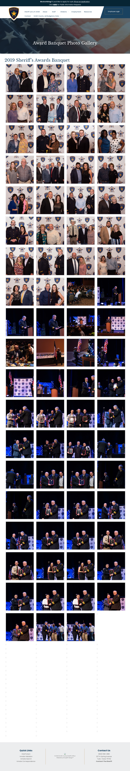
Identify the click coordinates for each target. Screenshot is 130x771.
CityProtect (26, 754)
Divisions (63, 12)
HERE (55, 5)
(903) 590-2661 (104, 754)
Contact (28, 16)
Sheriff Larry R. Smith (32, 12)
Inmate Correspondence (26, 761)
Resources (88, 12)
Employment (76, 12)
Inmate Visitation (26, 756)
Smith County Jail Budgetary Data (46, 16)
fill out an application (82, 2)
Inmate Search (26, 759)
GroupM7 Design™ (68, 758)
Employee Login (114, 11)
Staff (54, 12)
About (45, 12)
